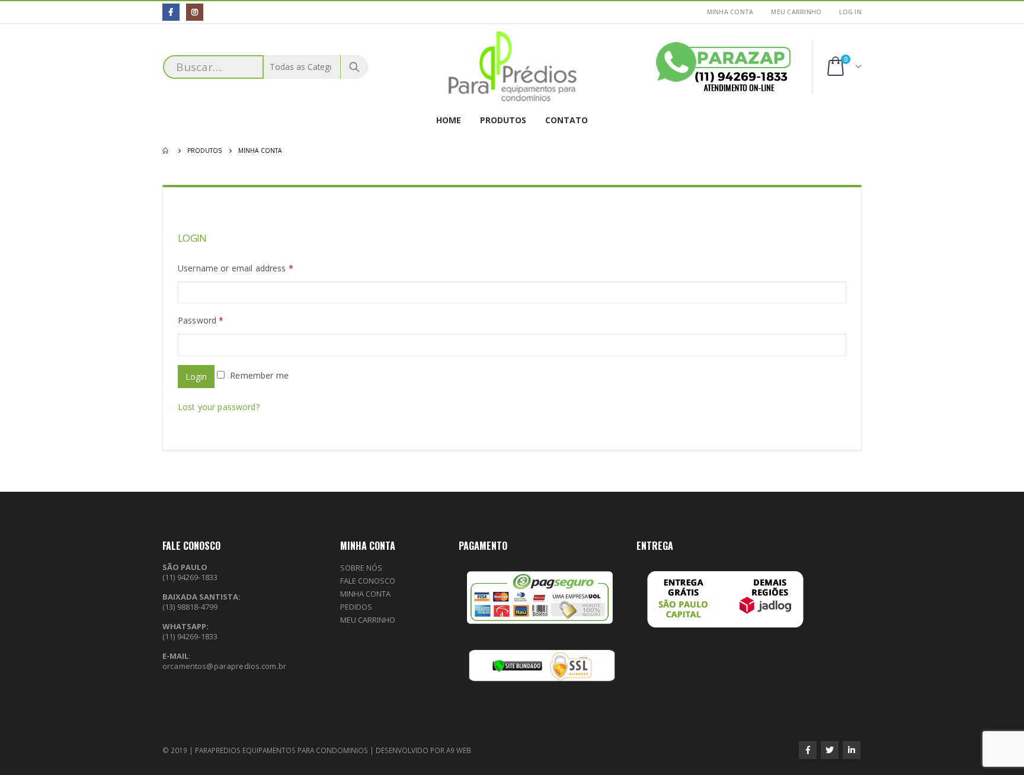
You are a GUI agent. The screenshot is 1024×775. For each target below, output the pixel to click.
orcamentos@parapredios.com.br (224, 666)
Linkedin (851, 750)
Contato (566, 120)
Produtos (503, 120)
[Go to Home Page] (166, 150)
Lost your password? (219, 406)
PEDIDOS (356, 606)
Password (200, 320)
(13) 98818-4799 (189, 606)
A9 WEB (458, 750)
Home (448, 120)
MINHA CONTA (730, 12)
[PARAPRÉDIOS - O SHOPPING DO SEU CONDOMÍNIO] (512, 67)
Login (196, 376)
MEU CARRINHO (796, 12)
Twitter (830, 750)
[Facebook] (171, 12)
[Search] (354, 67)
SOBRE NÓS (361, 567)
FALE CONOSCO (367, 580)
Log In (850, 12)
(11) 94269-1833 (189, 636)
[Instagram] (194, 12)
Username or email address (235, 268)
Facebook (808, 750)
